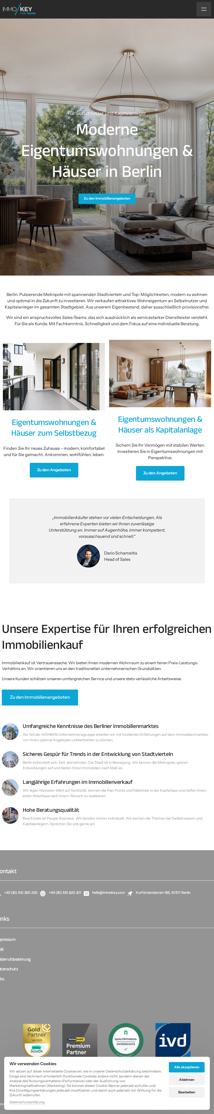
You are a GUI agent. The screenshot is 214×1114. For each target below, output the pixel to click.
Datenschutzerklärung (27, 1102)
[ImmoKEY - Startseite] (19, 9)
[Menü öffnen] (204, 9)
